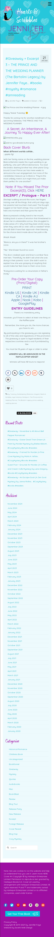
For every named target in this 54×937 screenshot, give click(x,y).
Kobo (37, 300)
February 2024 (14, 525)
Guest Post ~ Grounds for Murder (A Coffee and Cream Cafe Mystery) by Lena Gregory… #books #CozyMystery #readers (28, 469)
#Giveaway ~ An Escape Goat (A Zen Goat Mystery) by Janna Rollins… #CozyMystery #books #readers (27, 481)
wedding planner (11, 403)
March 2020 (13, 722)
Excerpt (34, 101)
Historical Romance (18, 749)
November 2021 (15, 641)
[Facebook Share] (8, 373)
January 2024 (14, 529)
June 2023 (12, 559)
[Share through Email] (8, 379)
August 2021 (13, 654)
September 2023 (15, 546)
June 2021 (12, 662)
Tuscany (13, 394)
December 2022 (15, 585)
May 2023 (12, 564)
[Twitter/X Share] (14, 373)
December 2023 (15, 534)
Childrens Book (16, 754)
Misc (11, 789)
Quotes (12, 779)
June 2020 (12, 709)
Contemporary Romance (25, 394)
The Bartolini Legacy (25, 400)
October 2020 (14, 692)
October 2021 (14, 645)
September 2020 (15, 697)
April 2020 (12, 718)
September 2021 (15, 649)
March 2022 (13, 624)
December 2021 (15, 637)
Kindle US (12, 293)
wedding (40, 400)
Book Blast (14, 794)
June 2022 (12, 611)
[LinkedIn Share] (21, 373)
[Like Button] (8, 388)
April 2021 (12, 671)
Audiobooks (14, 784)
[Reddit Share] (34, 373)
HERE (39, 190)
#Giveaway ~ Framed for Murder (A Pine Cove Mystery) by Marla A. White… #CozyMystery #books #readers (26, 456)
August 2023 (13, 551)
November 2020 (15, 688)
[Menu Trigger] (50, 4)
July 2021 (12, 658)
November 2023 (15, 538)
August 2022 (13, 602)
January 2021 (14, 679)
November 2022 (15, 589)
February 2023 (14, 576)
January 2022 (14, 632)
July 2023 (12, 555)
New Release (15, 814)
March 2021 (13, 675)
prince (34, 400)
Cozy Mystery (15, 839)
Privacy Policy (10, 922)
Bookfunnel (14, 764)
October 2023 (14, 542)
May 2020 (12, 714)
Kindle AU (30, 296)
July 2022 (12, 606)
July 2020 (12, 705)
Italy (8, 394)
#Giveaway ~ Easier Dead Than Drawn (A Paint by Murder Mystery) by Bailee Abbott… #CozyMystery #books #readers (28, 443)
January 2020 (14, 731)
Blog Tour (13, 804)
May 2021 (12, 667)
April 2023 (12, 568)
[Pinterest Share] (28, 373)
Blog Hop (13, 834)
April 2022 (12, 619)
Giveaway (13, 769)
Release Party (15, 809)
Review (12, 799)
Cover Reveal (15, 829)
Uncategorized (16, 759)
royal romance (17, 397)
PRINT (27, 288)
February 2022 (14, 628)
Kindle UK (29, 293)
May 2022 (12, 615)
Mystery (12, 774)
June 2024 (12, 508)
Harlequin (25, 397)
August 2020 (13, 701)
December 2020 (15, 684)
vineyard (36, 394)
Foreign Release (16, 824)
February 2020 (14, 727)
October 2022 (14, 594)
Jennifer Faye (14, 101)
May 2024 (12, 512)
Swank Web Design (23, 927)
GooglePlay (27, 303)
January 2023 (14, 581)
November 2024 (15, 504)
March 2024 (13, 521)
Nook (26, 300)
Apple (15, 300)
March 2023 (13, 572)
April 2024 (12, 516)
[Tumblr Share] (41, 373)
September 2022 (15, 598)
